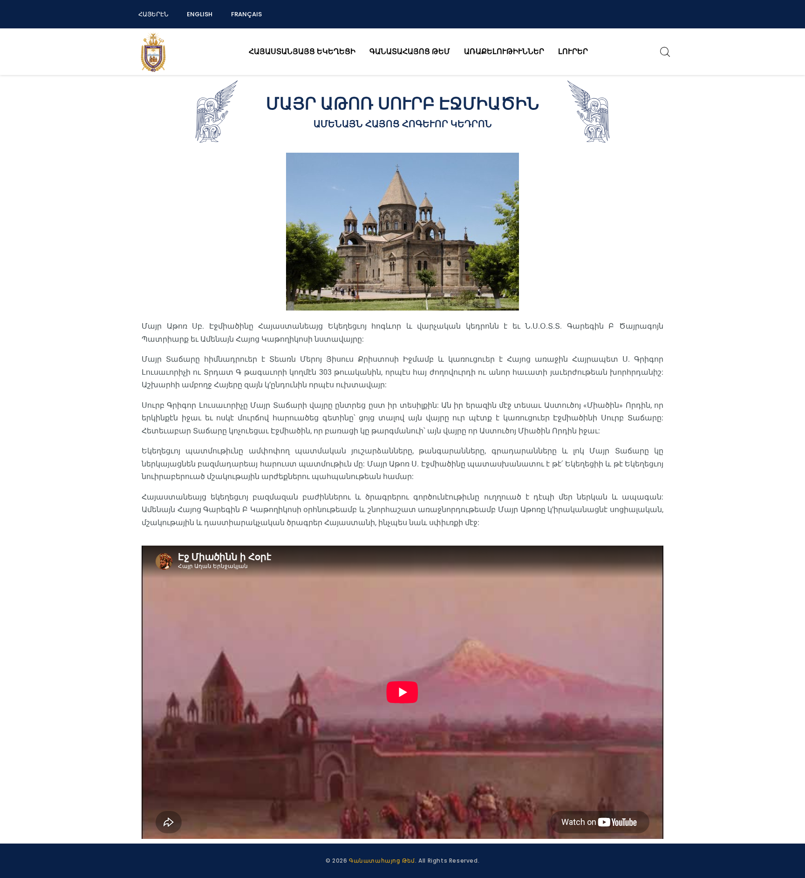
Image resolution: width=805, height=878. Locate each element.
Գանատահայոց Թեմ (382, 860)
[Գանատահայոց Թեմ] (153, 51)
